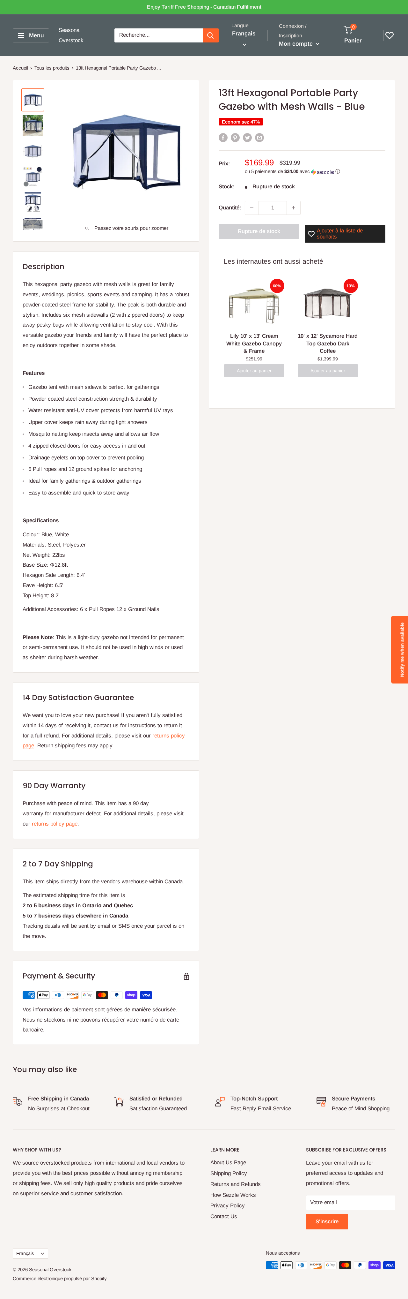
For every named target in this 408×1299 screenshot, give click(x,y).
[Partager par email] (259, 137)
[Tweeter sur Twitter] (247, 137)
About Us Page (228, 1162)
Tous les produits (51, 68)
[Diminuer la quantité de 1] (252, 208)
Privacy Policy (227, 1206)
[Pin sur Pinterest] (235, 137)
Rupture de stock (259, 231)
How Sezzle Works (233, 1195)
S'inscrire (327, 1222)
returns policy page (54, 824)
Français (25, 1253)
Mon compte (296, 44)
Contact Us (223, 1216)
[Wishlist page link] (389, 35)
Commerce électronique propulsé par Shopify (60, 1278)
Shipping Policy (228, 1173)
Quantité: (230, 208)
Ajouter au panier (254, 370)
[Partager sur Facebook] (223, 137)
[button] (315, 172)
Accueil (20, 68)
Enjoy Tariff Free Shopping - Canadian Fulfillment (204, 7)
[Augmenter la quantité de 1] (293, 208)
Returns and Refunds (235, 1184)
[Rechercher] (211, 35)
